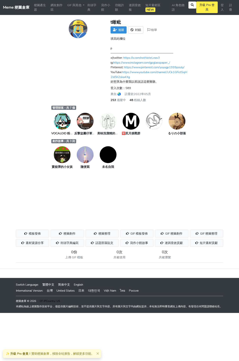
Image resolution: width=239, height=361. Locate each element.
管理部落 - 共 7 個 (63, 108)
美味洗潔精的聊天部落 (112, 133)
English (78, 285)
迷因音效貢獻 (173, 243)
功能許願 (119, 7)
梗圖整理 (104, 234)
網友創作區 (57, 7)
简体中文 (64, 285)
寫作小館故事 (138, 243)
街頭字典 (91, 7)
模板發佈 (34, 234)
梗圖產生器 (40, 7)
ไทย (122, 291)
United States (65, 291)
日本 (81, 291)
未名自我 (108, 167)
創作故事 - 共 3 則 (63, 141)
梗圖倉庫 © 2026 (26, 301)
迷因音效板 (135, 7)
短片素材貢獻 (208, 243)
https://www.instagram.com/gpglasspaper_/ (141, 63)
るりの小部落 (177, 133)
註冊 (230, 7)
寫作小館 (105, 7)
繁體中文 (48, 285)
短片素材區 (152, 7)
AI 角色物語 (178, 7)
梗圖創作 (69, 234)
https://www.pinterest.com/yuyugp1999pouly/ (154, 67)
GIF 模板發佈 (139, 234)
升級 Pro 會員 (207, 7)
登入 (222, 7)
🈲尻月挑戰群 (131, 133)
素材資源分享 (34, 243)
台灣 (50, 291)
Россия (134, 291)
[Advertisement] (119, 197)
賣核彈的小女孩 (62, 167)
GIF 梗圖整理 (208, 234)
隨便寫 (85, 167)
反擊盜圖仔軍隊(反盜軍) (90, 133)
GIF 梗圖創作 (173, 234)
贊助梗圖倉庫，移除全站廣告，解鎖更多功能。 (50, 354)
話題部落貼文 (104, 243)
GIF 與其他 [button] (74, 5)
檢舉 (153, 30)
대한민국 (94, 291)
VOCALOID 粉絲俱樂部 (66, 133)
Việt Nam (110, 291)
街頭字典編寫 (69, 243)
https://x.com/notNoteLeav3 (141, 58)
